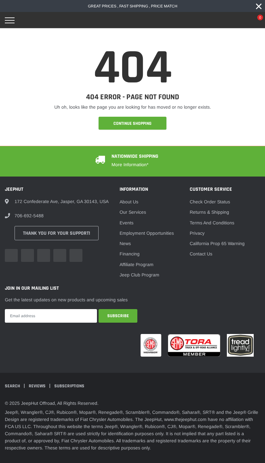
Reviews (38, 386)
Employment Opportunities (147, 233)
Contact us (201, 253)
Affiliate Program (137, 264)
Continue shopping (132, 123)
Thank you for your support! (56, 233)
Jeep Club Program (139, 274)
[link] (11, 255)
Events (126, 222)
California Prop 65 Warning (217, 243)
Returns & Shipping (209, 212)
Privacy (197, 233)
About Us (129, 201)
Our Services (133, 212)
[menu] (10, 20)
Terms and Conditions (212, 222)
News (125, 243)
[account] (241, 20)
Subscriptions (69, 386)
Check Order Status (210, 201)
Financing (130, 253)
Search (13, 386)
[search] (26, 20)
